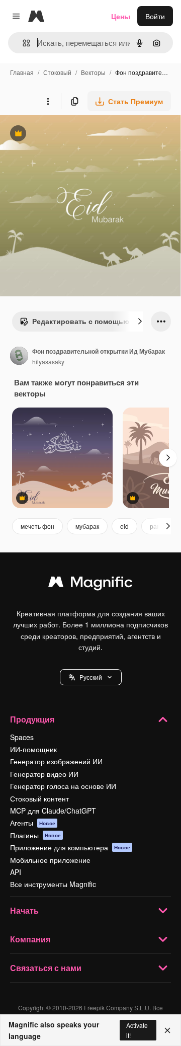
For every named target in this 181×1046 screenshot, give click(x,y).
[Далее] (140, 321)
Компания (30, 939)
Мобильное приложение (50, 860)
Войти (155, 16)
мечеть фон (37, 526)
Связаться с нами (45, 968)
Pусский (90, 677)
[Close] (167, 1030)
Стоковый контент (39, 798)
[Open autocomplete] (22, 43)
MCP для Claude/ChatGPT (53, 811)
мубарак (87, 526)
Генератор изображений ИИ (56, 761)
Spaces (22, 737)
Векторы (93, 72)
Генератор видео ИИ (44, 774)
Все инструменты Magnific (53, 884)
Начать (24, 910)
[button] (91, 677)
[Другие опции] (48, 101)
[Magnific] (90, 584)
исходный (67, 134)
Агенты (32, 823)
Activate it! (137, 1030)
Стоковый (57, 72)
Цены (120, 16)
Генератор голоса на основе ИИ (63, 786)
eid (124, 526)
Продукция (32, 719)
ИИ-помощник (33, 749)
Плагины (35, 835)
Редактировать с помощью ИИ (80, 323)
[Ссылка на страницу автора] (19, 357)
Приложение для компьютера (70, 847)
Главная (22, 72)
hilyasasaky (48, 361)
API (15, 872)
